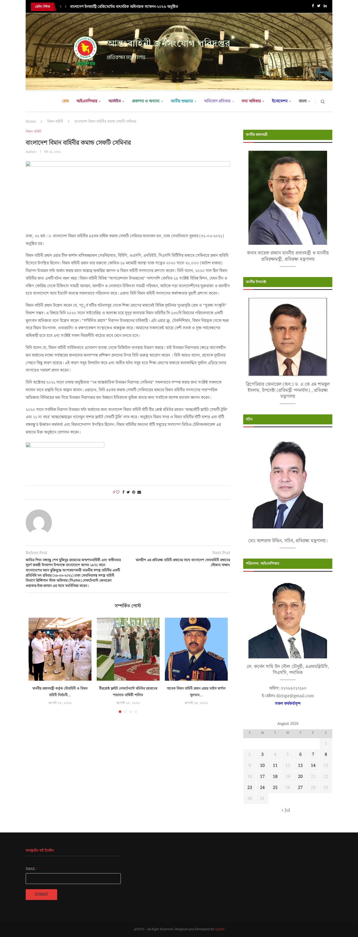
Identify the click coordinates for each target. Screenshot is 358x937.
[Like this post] (118, 492)
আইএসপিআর (87, 101)
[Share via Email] (139, 492)
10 (262, 765)
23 (249, 787)
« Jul (285, 810)
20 (300, 776)
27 (300, 787)
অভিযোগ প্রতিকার (217, 101)
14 (313, 765)
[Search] (322, 101)
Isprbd (219, 929)
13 (300, 765)
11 (275, 765)
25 (275, 787)
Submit (41, 894)
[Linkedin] (325, 7)
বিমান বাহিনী (55, 121)
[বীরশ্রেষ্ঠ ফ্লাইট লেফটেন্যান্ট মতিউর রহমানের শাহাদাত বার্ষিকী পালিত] (128, 649)
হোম (65, 101)
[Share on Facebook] (123, 492)
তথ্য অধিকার (251, 101)
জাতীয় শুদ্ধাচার (182, 101)
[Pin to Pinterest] (133, 492)
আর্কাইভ (115, 101)
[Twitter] (319, 7)
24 (262, 787)
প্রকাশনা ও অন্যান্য (146, 101)
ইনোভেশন (280, 101)
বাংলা (303, 101)
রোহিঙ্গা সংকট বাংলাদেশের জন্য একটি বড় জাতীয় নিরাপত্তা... (113, 10)
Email (32, 869)
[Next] (66, 7)
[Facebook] (313, 7)
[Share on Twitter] (128, 492)
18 (275, 776)
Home (31, 121)
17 (262, 776)
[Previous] (60, 7)
